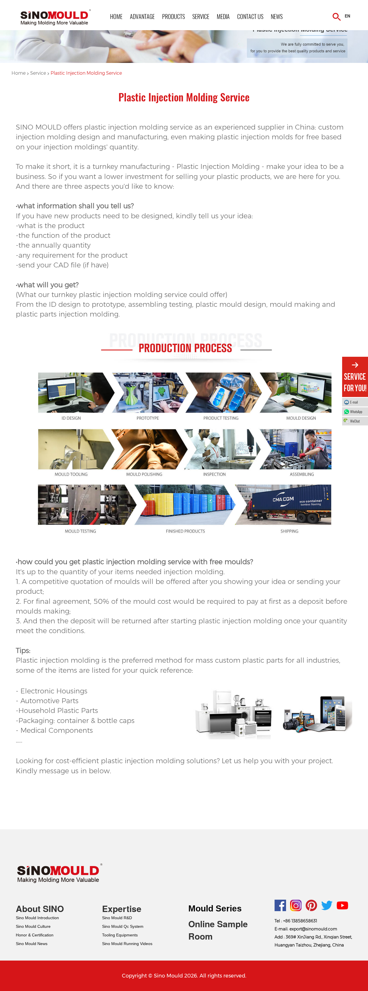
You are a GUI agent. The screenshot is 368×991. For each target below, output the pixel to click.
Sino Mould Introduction (37, 917)
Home (19, 73)
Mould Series (215, 908)
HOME (116, 16)
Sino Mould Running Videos (127, 943)
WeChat (355, 421)
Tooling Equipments (120, 935)
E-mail (354, 402)
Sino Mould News (31, 943)
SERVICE (200, 16)
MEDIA (223, 16)
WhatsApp (356, 411)
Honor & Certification (34, 935)
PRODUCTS (173, 16)
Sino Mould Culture (33, 926)
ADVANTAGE (142, 16)
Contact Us (250, 16)
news (277, 16)
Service (38, 73)
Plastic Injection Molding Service (86, 73)
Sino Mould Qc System (122, 926)
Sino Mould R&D (117, 917)
